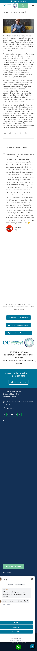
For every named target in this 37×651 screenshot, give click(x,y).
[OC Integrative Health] (10, 5)
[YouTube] (12, 415)
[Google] (8, 415)
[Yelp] (20, 415)
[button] (33, 5)
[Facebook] (4, 415)
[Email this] (5, 133)
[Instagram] (16, 415)
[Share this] (10, 133)
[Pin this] (25, 133)
